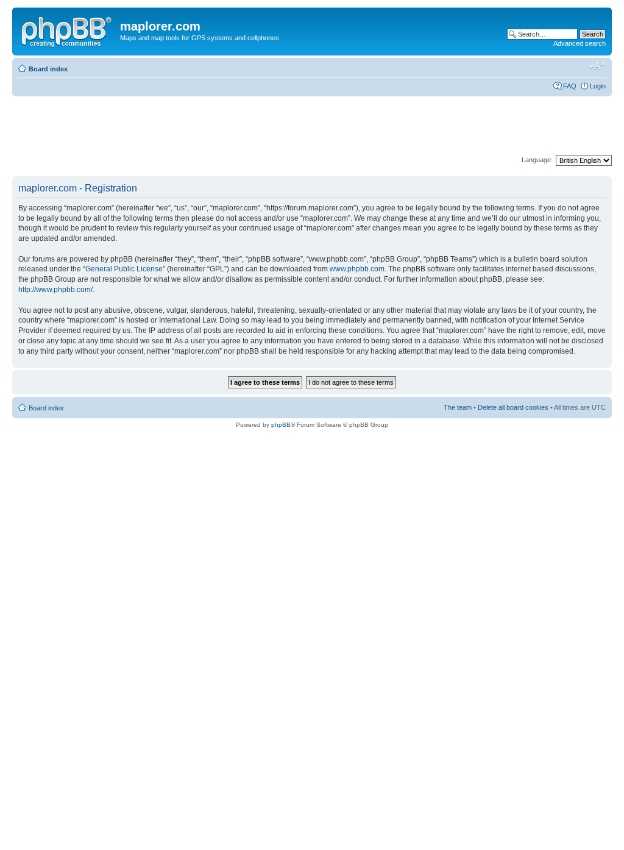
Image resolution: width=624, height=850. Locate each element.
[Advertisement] (234, 126)
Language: (537, 159)
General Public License (124, 269)
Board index (48, 69)
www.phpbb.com (357, 269)
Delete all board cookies (513, 407)
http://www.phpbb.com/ (55, 289)
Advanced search (579, 43)
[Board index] (67, 29)
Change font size (597, 66)
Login (598, 86)
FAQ (569, 86)
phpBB (281, 424)
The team (458, 407)
